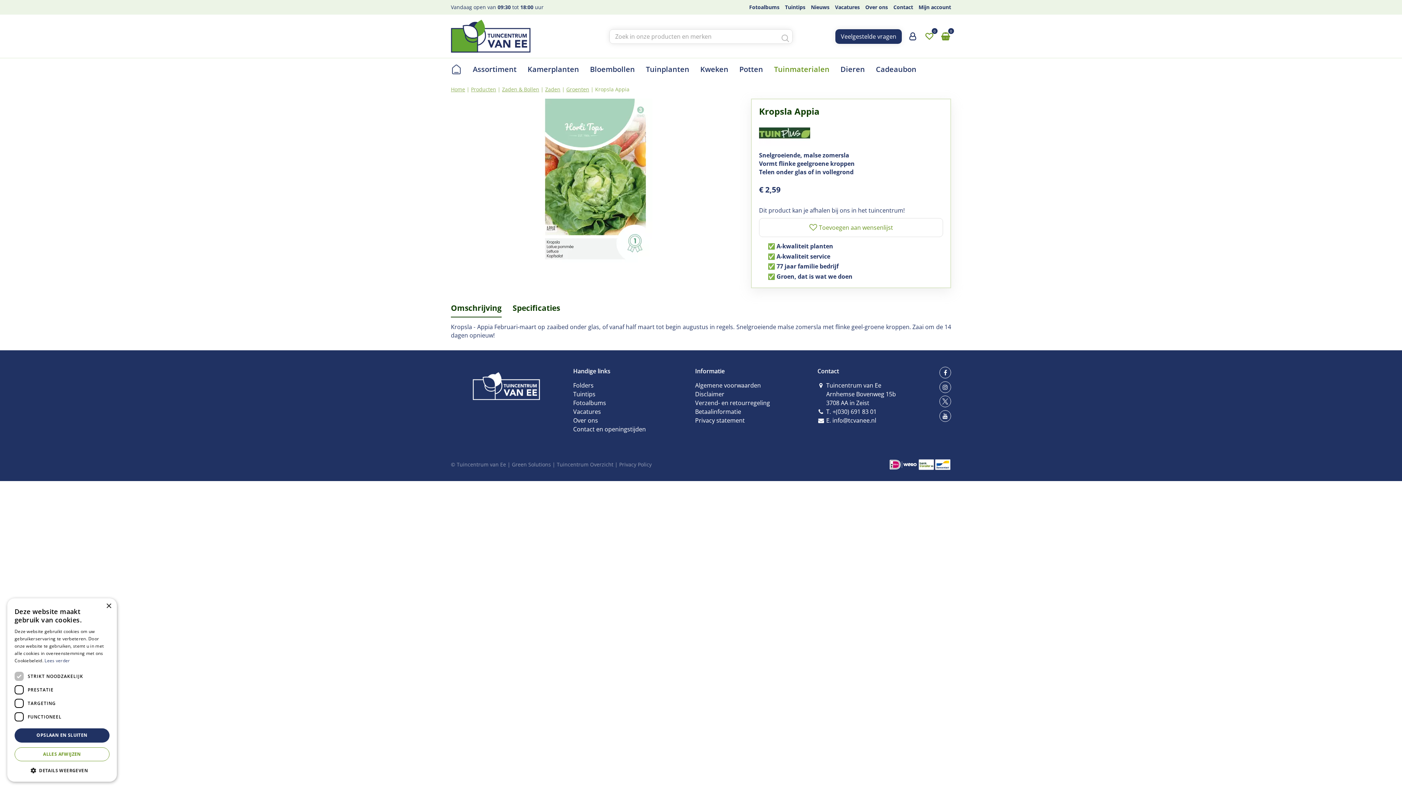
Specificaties (536, 308)
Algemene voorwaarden (728, 385)
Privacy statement (720, 420)
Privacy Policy (635, 464)
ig (945, 387)
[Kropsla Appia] (595, 181)
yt (945, 416)
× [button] (108, 606)
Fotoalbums (589, 403)
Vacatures (587, 412)
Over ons (585, 420)
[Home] (456, 69)
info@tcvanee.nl (854, 420)
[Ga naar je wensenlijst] (929, 36)
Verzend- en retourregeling (732, 403)
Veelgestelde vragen (868, 37)
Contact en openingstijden (609, 429)
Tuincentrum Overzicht (585, 464)
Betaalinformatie (718, 412)
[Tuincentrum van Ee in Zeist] (490, 36)
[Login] (912, 39)
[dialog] (62, 690)
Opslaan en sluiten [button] (62, 735)
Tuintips (584, 394)
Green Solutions (531, 464)
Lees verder (57, 661)
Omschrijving (476, 308)
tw (945, 401)
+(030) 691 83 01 (854, 412)
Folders (583, 385)
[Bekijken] (945, 36)
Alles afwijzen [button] (62, 754)
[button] (62, 770)
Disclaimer (709, 394)
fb (945, 372)
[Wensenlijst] (929, 36)
